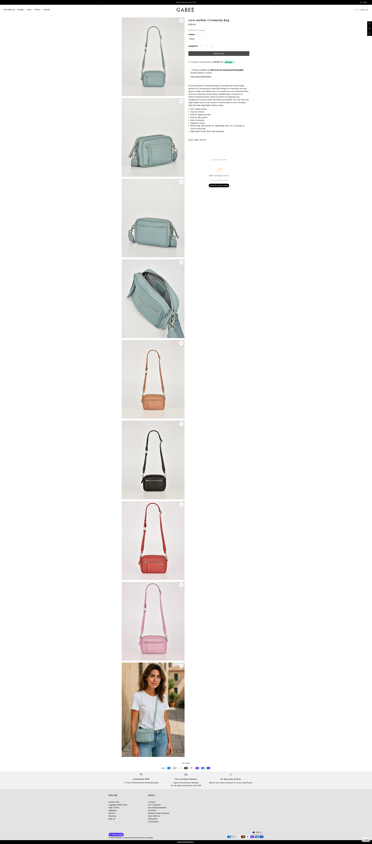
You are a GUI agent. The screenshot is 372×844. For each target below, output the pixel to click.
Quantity (193, 46)
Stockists (152, 810)
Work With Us (154, 816)
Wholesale (152, 819)
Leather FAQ (113, 802)
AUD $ (365, 2)
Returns (111, 813)
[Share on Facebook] (369, 23)
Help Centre (113, 807)
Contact (151, 802)
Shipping (112, 810)
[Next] (273, 2)
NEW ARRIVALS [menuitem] (9, 10)
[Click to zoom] (181, 20)
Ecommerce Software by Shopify (138, 837)
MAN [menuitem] (29, 10)
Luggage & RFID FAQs (117, 805)
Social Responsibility (157, 807)
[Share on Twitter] (369, 28)
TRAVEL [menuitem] (37, 10)
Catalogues (153, 821)
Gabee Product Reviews (159, 813)
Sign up (111, 819)
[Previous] (99, 2)
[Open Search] (355, 10)
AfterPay (112, 816)
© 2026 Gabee (115, 837)
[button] (186, 842)
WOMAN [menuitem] (20, 10)
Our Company (154, 805)
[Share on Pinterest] (369, 33)
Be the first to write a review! (219, 185)
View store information (200, 76)
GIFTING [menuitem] (46, 10)
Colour (191, 34)
